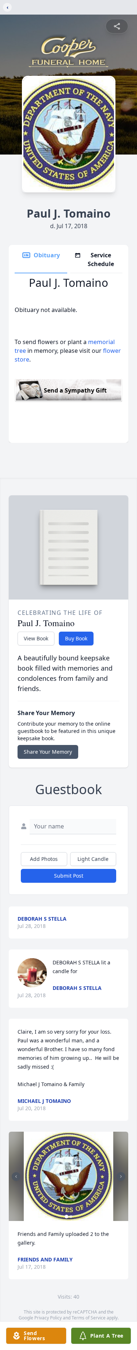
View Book (36, 638)
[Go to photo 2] (70, 1216)
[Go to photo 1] (66, 1216)
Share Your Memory (48, 751)
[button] (68, 1176)
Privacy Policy (48, 1318)
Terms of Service (89, 1318)
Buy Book (76, 638)
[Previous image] (16, 1176)
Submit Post (68, 875)
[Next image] (121, 1176)
